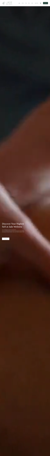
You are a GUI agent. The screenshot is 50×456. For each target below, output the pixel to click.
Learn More (5, 238)
